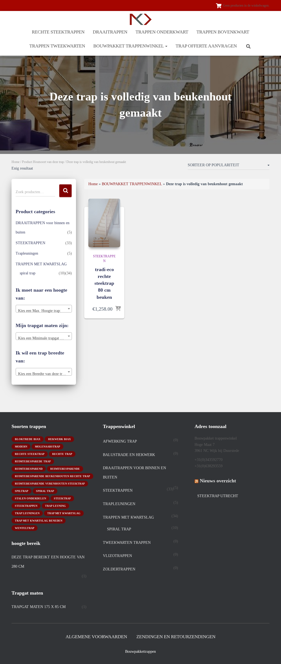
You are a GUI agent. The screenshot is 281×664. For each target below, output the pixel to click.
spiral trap (27, 273)
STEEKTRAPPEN (30, 243)
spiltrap (21, 491)
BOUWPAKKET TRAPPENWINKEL (129, 46)
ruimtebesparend (29, 468)
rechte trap (62, 453)
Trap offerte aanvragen (206, 46)
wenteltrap (24, 528)
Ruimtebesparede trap (33, 461)
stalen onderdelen (30, 498)
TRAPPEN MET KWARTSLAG (41, 264)
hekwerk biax (59, 439)
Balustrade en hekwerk (129, 455)
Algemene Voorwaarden (96, 636)
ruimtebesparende (65, 468)
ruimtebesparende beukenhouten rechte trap (52, 476)
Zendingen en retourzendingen (175, 636)
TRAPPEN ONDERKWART (162, 32)
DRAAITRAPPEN (110, 32)
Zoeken (65, 190)
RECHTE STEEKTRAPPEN (58, 32)
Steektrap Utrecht (217, 496)
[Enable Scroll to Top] (270, 653)
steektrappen (26, 505)
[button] (166, 46)
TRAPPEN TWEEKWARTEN (57, 46)
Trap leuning (55, 505)
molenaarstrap (47, 446)
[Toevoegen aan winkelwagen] (118, 309)
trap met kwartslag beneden (38, 520)
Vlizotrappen (117, 556)
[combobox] (44, 309)
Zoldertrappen (119, 569)
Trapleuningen (27, 253)
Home (15, 162)
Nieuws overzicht (218, 480)
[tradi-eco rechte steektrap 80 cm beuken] (104, 223)
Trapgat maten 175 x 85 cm (39, 607)
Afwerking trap (120, 441)
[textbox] (44, 311)
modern (21, 446)
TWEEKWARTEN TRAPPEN (127, 543)
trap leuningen (27, 513)
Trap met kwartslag (63, 513)
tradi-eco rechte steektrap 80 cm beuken (104, 283)
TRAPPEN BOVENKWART (222, 32)
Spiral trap (45, 491)
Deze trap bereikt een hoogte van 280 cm (48, 562)
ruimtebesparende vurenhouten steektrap (50, 483)
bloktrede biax (27, 439)
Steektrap (62, 498)
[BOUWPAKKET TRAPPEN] (141, 19)
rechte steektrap (29, 453)
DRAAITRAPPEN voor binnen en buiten (134, 472)
